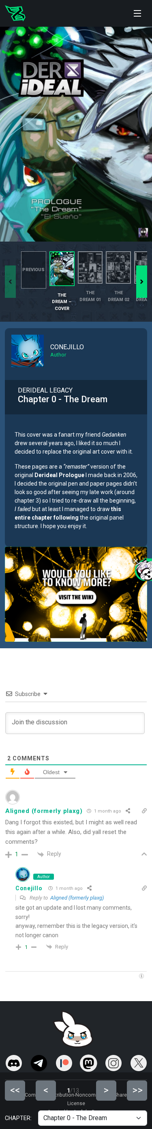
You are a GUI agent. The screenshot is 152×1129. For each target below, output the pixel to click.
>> (137, 1090)
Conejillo (28, 888)
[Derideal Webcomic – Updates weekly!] (15, 13)
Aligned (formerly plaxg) (77, 898)
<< (15, 1090)
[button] (141, 282)
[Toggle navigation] (137, 13)
